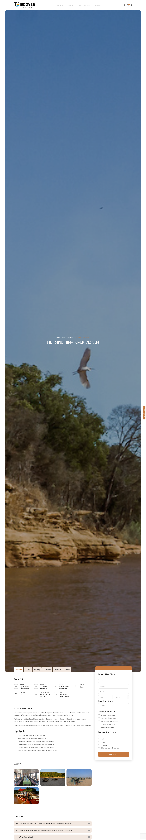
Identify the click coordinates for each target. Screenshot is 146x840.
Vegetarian (104, 745)
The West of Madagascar (43, 687)
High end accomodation (108, 724)
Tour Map (47, 670)
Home (58, 337)
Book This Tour (114, 754)
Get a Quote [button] (144, 413)
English (22, 687)
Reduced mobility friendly (108, 715)
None (102, 736)
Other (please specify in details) (110, 748)
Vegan (103, 742)
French (27, 687)
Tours (63, 337)
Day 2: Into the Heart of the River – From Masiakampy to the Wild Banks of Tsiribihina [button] (44, 830)
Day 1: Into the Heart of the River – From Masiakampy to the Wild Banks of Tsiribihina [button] (43, 823)
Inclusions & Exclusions (62, 670)
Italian (22, 688)
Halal (102, 739)
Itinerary (37, 670)
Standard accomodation (107, 727)
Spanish (26, 688)
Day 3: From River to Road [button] (24, 837)
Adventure (70, 337)
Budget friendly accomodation (109, 721)
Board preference (106, 701)
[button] (26, 777)
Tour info (19, 670)
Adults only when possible (108, 718)
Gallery (28, 670)
